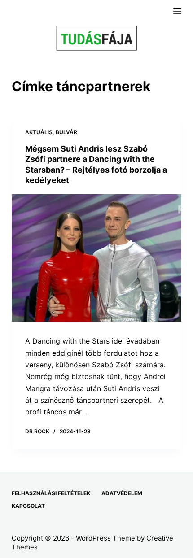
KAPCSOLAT (28, 505)
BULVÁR (66, 132)
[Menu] (177, 11)
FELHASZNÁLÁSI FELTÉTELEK (51, 493)
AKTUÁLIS (39, 132)
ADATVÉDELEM (121, 493)
